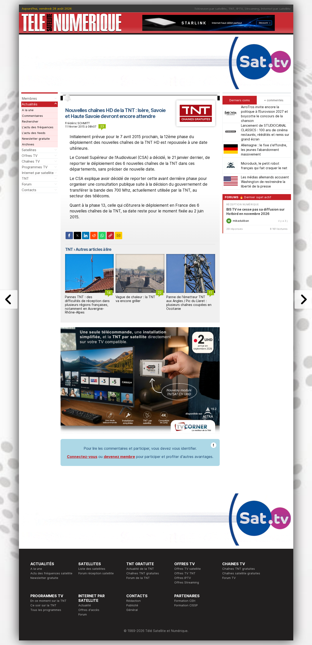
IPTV (239, 8)
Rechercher (30, 121)
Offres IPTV (182, 578)
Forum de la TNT (138, 578)
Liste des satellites (91, 568)
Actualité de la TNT (140, 568)
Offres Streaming (186, 582)
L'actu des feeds (33, 133)
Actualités (29, 104)
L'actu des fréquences (37, 127)
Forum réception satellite (96, 573)
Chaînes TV (31, 161)
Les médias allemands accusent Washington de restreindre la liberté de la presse (265, 181)
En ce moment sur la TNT (48, 600)
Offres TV (29, 155)
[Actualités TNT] (195, 125)
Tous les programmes (45, 610)
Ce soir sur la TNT (43, 605)
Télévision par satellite (210, 8)
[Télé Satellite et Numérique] (71, 23)
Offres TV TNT (185, 573)
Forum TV (229, 578)
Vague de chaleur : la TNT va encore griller (135, 299)
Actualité (84, 605)
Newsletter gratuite (36, 138)
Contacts (29, 190)
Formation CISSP (186, 605)
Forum (27, 184)
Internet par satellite (276, 8)
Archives (28, 144)
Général (132, 610)
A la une (28, 110)
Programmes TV (35, 167)
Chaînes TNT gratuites (142, 573)
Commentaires (32, 116)
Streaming (252, 8)
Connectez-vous (82, 456)
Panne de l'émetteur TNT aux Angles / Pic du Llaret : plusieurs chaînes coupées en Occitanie (189, 302)
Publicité (132, 605)
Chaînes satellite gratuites (241, 573)
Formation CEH (184, 600)
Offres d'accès (88, 610)
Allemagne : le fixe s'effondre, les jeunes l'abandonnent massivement (264, 149)
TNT (231, 8)
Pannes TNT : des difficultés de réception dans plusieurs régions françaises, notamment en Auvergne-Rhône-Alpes (87, 304)
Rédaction (133, 600)
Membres (29, 98)
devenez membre (119, 456)
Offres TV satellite (187, 568)
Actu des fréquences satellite (51, 573)
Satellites (29, 150)
